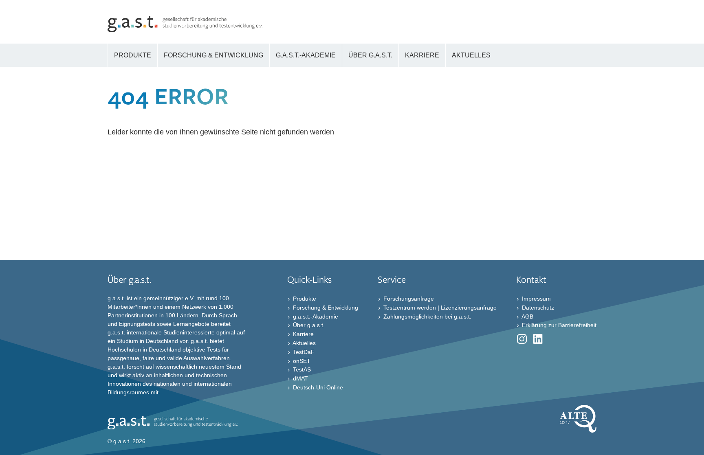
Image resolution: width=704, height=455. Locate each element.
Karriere (302, 334)
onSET (300, 360)
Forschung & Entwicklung (324, 307)
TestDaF (303, 352)
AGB (526, 316)
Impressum (535, 298)
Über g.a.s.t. (308, 325)
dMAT (299, 378)
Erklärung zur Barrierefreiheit (558, 325)
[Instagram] (522, 340)
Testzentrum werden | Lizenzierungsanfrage (439, 307)
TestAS (301, 369)
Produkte (303, 298)
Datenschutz (537, 307)
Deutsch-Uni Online (317, 387)
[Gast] (185, 30)
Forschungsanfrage (408, 298)
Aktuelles (303, 343)
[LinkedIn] (538, 340)
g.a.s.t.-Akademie (314, 316)
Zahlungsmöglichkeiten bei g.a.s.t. (426, 316)
